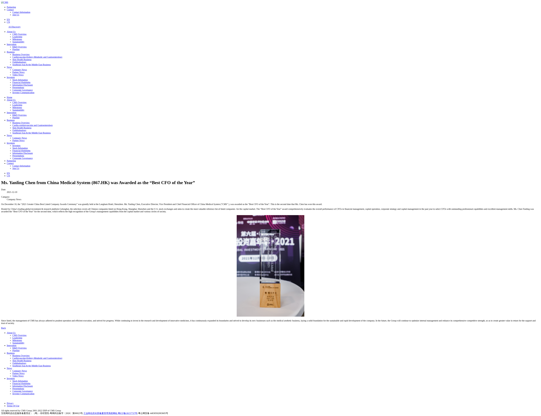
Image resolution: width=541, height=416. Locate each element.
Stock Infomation (20, 80)
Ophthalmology (19, 62)
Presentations (18, 87)
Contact (10, 9)
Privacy (10, 403)
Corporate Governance (22, 90)
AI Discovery (14, 27)
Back (3, 328)
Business (11, 52)
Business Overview (21, 54)
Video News (18, 75)
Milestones (17, 39)
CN (8, 22)
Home (9, 97)
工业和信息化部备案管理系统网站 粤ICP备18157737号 (110, 413)
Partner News (18, 72)
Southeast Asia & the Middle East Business (31, 64)
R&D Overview (19, 47)
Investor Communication (23, 92)
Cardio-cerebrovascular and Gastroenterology (32, 125)
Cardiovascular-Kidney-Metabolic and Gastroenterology (37, 57)
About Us (11, 31)
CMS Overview (19, 34)
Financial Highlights (21, 82)
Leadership (17, 37)
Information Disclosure (22, 85)
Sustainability (18, 42)
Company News (19, 70)
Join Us (15, 15)
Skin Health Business (21, 59)
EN (8, 19)
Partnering (11, 7)
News (9, 67)
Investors (11, 77)
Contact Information (21, 12)
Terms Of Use (13, 406)
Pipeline (16, 49)
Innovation (11, 44)
